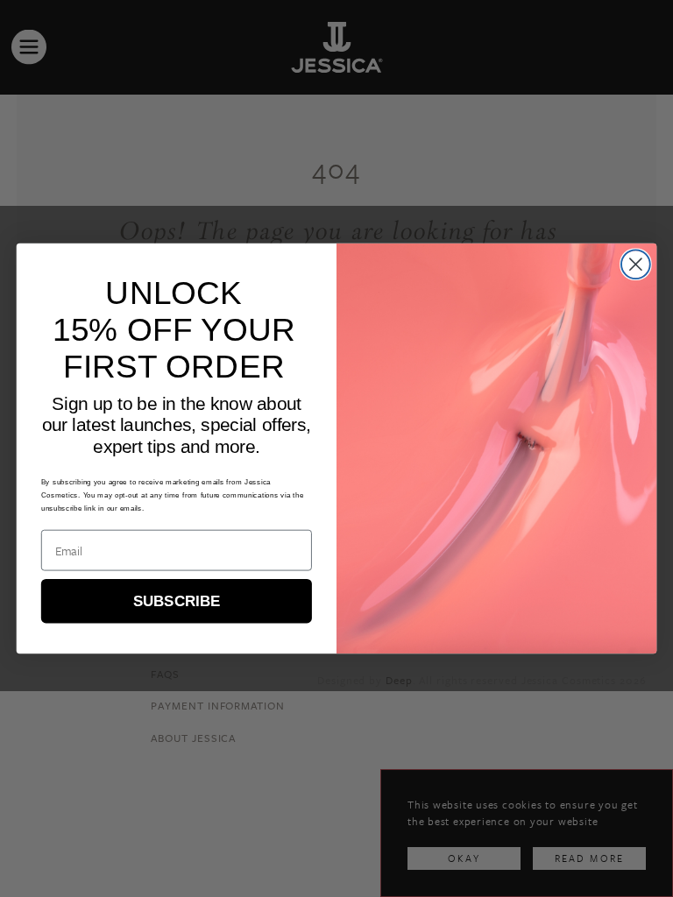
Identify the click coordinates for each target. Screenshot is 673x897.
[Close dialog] (635, 264)
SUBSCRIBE (176, 600)
